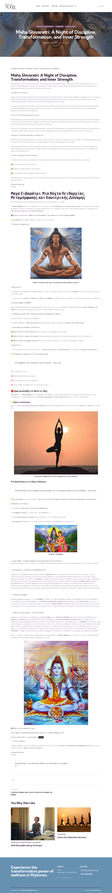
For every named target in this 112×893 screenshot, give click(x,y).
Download (41, 737)
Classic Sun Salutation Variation (71, 837)
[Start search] (99, 6)
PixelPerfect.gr (96, 890)
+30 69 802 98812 (86, 874)
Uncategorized (71, 26)
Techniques (59, 26)
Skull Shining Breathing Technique (26, 845)
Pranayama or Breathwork (44, 26)
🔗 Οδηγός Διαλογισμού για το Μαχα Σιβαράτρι (24, 737)
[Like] (13, 780)
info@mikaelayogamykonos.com (89, 870)
